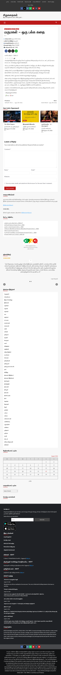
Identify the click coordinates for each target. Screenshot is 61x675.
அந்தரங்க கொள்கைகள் (9, 550)
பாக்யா (6, 413)
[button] (4, 22)
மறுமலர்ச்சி (7, 424)
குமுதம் (16, 41)
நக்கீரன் (6, 410)
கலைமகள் (6, 326)
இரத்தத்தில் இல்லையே (29, 124)
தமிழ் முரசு (6, 363)
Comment (7, 149)
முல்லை (6, 433)
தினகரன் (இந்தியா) (9, 375)
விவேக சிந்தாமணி (8, 442)
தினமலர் (6, 392)
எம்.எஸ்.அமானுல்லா (18, 598)
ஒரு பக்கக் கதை (16, 39)
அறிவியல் (6, 120)
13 (30, 468)
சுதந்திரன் (6, 349)
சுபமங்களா (6, 355)
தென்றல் (6, 401)
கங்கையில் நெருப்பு (13, 589)
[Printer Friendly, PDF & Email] (9, 96)
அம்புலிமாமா (7, 297)
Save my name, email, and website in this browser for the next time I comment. (29, 183)
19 (22, 471)
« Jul (30, 481)
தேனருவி (6, 404)
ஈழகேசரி (6, 305)
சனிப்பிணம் (10, 616)
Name (6, 170)
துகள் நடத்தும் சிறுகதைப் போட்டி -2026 (13, 226)
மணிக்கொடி (7, 421)
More (28, 558)
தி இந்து (6, 372)
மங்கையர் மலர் (7, 418)
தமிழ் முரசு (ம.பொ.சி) (9, 366)
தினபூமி (6, 389)
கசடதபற (6, 320)
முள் (10, 606)
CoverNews (34, 672)
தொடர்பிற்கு (30, 5)
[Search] (56, 22)
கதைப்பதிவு (13, 1)
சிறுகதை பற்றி (28, 1)
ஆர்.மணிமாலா (47, 128)
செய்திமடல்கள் (7, 540)
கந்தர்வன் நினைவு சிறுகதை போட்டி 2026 (14, 225)
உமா (5, 314)
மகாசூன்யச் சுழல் (14, 579)
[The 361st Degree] (12, 116)
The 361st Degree (9, 124)
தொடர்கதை (48, 120)
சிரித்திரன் (6, 346)
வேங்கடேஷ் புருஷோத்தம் (12, 126)
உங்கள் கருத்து (51, 1)
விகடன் (6, 439)
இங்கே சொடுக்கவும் (8, 205)
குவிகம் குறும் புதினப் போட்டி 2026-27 (13, 223)
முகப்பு (7, 1)
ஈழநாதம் (6, 311)
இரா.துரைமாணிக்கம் (30, 126)
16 (54, 468)
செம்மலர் (6, 357)
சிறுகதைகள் (10, 15)
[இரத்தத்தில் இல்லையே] (30, 116)
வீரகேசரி (6, 444)
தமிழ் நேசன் (7, 360)
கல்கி (5, 328)
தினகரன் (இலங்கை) (9, 378)
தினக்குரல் (6, 381)
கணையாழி (7, 323)
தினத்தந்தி (6, 384)
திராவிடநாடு (7, 395)
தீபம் (5, 398)
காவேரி (6, 331)
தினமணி (6, 386)
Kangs (5, 589)
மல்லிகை (6, 427)
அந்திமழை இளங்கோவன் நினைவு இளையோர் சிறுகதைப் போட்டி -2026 (21, 228)
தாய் (5, 369)
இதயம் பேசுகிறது (8, 299)
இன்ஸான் (6, 302)
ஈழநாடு (6, 308)
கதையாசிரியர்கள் (36, 1)
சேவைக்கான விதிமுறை (9, 546)
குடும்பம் (16, 43)
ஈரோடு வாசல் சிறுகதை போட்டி (11, 230)
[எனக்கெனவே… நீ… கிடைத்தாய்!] (49, 116)
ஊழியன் (6, 317)
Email (33, 170)
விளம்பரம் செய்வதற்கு (9, 543)
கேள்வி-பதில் (20, 1)
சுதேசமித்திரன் (7, 352)
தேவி (5, 407)
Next (56, 284)
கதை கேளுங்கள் (7, 536)
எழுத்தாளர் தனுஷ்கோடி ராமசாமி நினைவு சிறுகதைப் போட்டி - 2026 (20, 232)
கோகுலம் (6, 340)
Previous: (13, 101)
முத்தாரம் (6, 430)
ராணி (5, 436)
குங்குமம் (6, 334)
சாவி (5, 343)
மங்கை (6, 415)
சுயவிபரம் (44, 1)
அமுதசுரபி (6, 294)
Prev (4, 284)
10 (7, 468)
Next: (49, 101)
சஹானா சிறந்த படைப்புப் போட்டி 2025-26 (14, 234)
